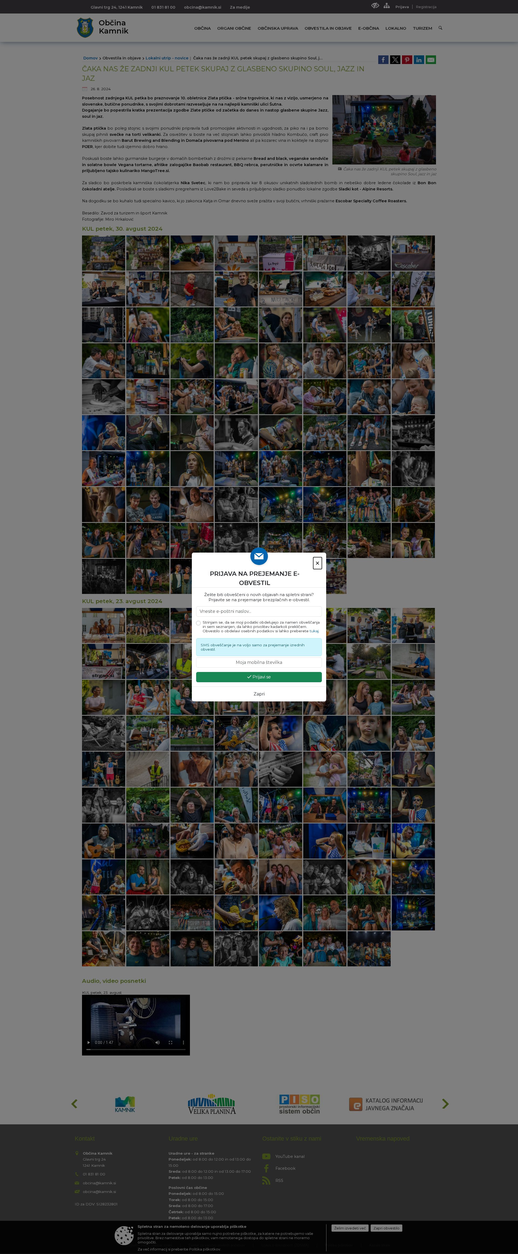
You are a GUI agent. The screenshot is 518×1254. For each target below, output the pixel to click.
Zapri (259, 694)
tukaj (314, 631)
